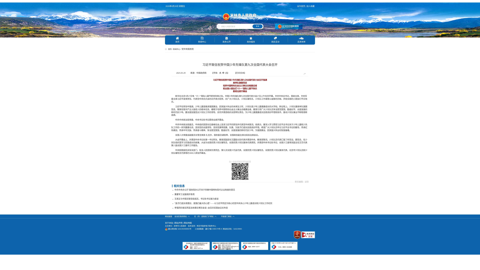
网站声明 (178, 223)
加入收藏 (310, 6)
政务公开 (227, 42)
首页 (177, 42)
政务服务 (251, 42)
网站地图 (188, 223)
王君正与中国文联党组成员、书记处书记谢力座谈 (196, 199)
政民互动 (275, 42)
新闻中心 (202, 42)
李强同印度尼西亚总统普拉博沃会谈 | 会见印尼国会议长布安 (201, 208)
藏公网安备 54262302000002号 (179, 229)
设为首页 (301, 6)
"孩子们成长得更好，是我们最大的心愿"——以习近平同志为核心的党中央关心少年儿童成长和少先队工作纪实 (223, 203)
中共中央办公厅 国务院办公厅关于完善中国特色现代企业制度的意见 (204, 190)
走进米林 (301, 42)
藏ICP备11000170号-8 (213, 229)
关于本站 (169, 223)
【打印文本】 (240, 73)
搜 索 (257, 26)
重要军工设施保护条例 (184, 194)
